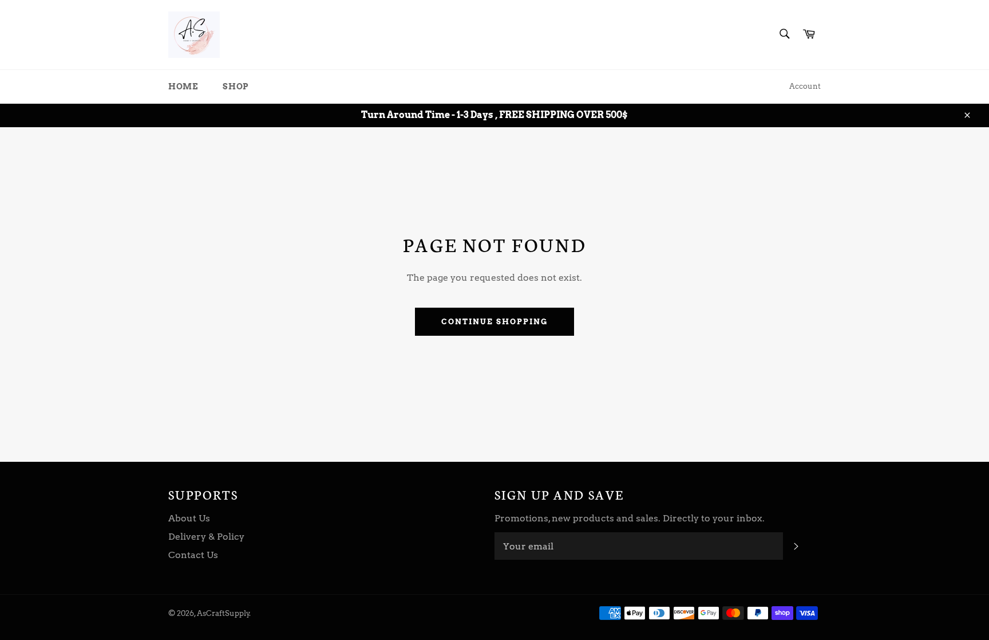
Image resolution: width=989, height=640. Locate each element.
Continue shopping (494, 321)
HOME (182, 86)
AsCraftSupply (223, 613)
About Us (189, 518)
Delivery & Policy (206, 536)
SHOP (235, 86)
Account (805, 86)
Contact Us (193, 554)
